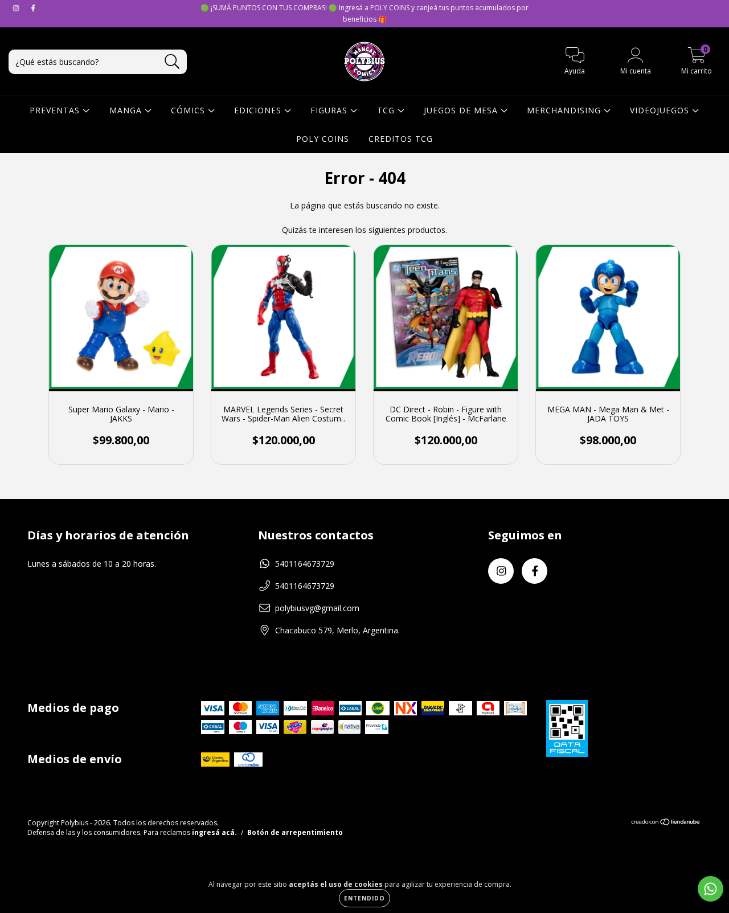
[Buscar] (172, 61)
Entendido (364, 898)
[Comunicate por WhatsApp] (710, 889)
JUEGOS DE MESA (462, 110)
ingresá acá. (214, 832)
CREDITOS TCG (400, 138)
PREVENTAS (56, 110)
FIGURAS (330, 110)
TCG (387, 110)
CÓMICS (189, 110)
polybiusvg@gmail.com (317, 608)
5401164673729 (304, 563)
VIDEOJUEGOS (661, 110)
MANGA (127, 110)
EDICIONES (259, 110)
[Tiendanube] (666, 823)
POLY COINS (322, 138)
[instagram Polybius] (17, 7)
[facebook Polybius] (33, 7)
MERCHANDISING (565, 110)
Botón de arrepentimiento (295, 832)
